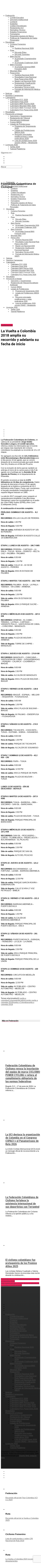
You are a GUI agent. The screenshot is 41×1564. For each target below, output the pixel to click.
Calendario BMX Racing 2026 (22, 104)
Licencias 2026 (11, 145)
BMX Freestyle (16, 65)
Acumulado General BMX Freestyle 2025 (25, 68)
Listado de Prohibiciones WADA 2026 (27, 294)
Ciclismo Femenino (18, 44)
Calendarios (10, 98)
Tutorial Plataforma (17, 149)
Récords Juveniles (22, 54)
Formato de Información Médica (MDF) (27, 255)
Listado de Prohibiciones (20, 124)
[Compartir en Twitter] (22, 432)
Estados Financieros (18, 32)
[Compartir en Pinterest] (22, 434)
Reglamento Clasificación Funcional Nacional (25, 84)
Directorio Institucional (19, 20)
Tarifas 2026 (15, 147)
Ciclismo (11, 1000)
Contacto (13, 22)
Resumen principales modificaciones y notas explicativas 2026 (24, 137)
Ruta (12, 46)
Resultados (10, 112)
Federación (10, 16)
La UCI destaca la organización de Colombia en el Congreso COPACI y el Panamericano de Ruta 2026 (22, 1139)
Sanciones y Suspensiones (21, 116)
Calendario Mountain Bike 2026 (23, 106)
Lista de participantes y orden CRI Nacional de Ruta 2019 (19, 1540)
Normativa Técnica (17, 30)
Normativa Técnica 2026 (24, 87)
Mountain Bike (16, 71)
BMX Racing (15, 57)
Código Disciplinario (18, 26)
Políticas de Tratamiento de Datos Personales (23, 206)
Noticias (8, 93)
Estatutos (14, 24)
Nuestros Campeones (14, 96)
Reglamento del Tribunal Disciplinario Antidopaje (20, 119)
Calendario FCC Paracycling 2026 (24, 110)
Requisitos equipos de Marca (22, 36)
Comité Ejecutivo (17, 18)
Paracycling (15, 73)
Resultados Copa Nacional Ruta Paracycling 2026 (25, 78)
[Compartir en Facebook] (22, 430)
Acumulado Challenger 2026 (26, 63)
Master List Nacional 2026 (25, 81)
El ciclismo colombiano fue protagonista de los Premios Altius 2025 (21, 1263)
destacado (19, 1000)
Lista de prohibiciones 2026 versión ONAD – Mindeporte (26, 142)
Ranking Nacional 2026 (24, 48)
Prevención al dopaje (14, 114)
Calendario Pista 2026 (19, 102)
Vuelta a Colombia (20, 1002)
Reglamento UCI (17, 28)
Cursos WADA (16, 122)
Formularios (15, 34)
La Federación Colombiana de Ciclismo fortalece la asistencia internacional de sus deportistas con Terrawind (22, 1202)
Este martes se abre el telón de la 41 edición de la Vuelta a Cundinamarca (20, 1284)
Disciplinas (9, 42)
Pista (12, 50)
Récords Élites (20, 52)
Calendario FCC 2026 (19, 100)
